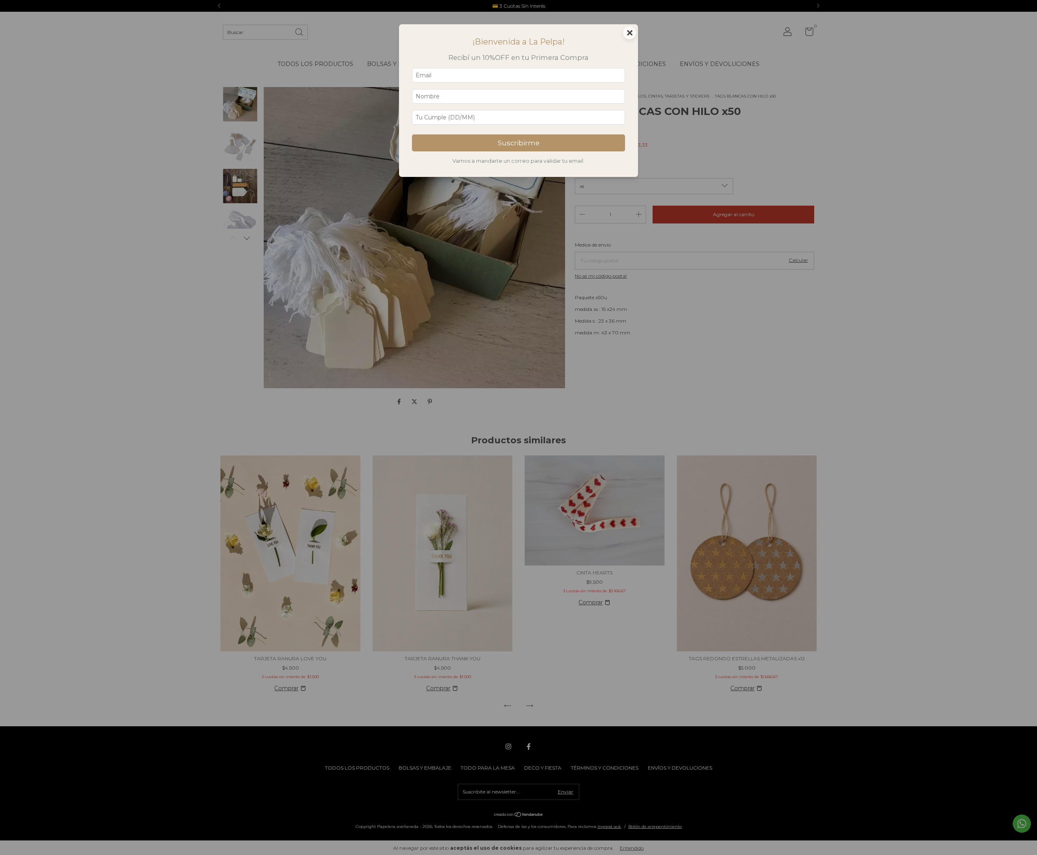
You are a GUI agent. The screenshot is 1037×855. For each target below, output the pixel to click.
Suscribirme (519, 143)
